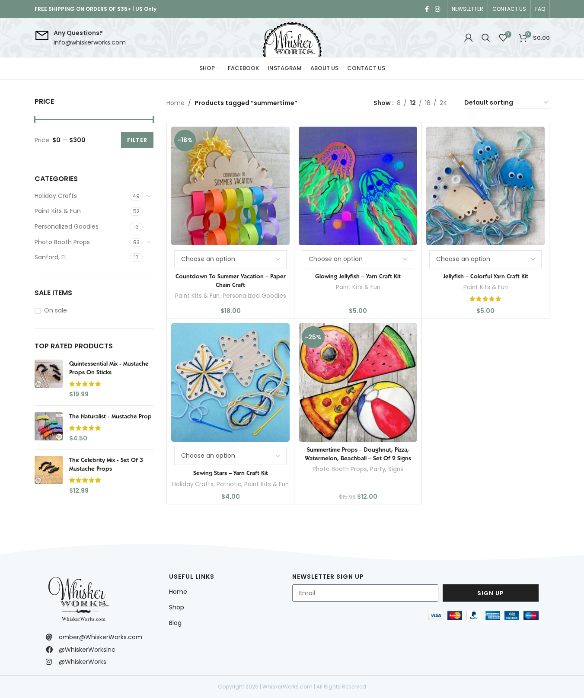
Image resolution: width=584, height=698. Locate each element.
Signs (395, 469)
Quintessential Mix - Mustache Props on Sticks (109, 368)
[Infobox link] (80, 38)
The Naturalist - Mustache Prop (110, 416)
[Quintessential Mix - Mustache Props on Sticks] (49, 379)
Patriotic (229, 484)
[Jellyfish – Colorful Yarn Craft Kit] (485, 186)
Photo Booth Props (62, 242)
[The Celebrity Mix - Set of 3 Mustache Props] (49, 475)
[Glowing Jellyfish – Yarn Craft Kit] (358, 186)
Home (175, 103)
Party (377, 469)
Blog (175, 622)
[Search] (486, 37)
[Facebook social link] (427, 9)
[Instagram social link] (437, 9)
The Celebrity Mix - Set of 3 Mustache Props (106, 464)
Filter (137, 139)
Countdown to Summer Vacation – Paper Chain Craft (231, 280)
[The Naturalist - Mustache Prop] (49, 427)
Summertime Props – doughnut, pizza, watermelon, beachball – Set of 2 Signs (358, 454)
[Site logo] (292, 37)
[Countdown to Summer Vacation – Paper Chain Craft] (230, 186)
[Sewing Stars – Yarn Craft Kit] (230, 382)
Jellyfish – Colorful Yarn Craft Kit (485, 276)
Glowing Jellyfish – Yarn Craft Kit (358, 276)
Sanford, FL (51, 257)
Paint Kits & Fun (58, 211)
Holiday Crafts (56, 195)
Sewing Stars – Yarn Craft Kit (230, 473)
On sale (55, 310)
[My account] (468, 37)
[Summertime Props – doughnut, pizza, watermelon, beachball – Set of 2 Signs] (358, 382)
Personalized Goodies (67, 226)
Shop (176, 607)
